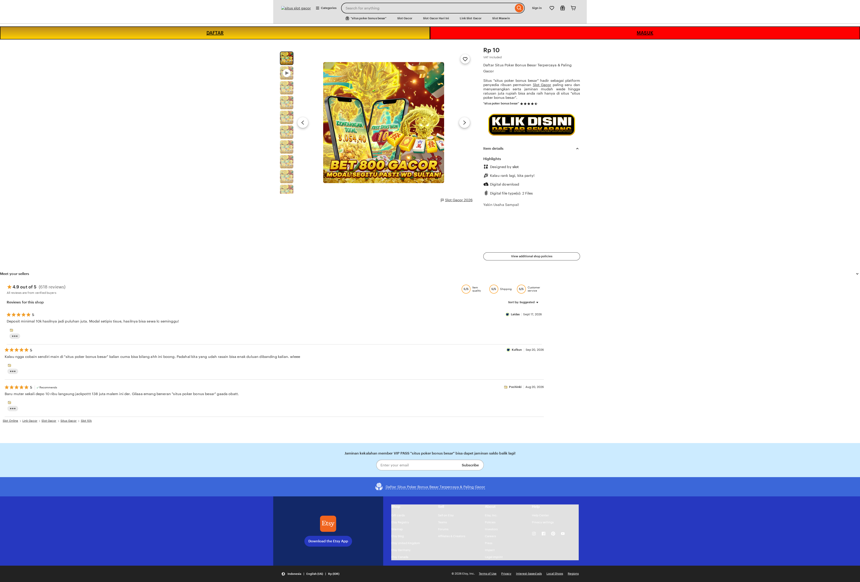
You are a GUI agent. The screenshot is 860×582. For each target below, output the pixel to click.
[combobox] (427, 8)
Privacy (506, 573)
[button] (310, 574)
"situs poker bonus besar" (501, 103)
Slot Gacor (404, 18)
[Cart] (573, 8)
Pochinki (515, 387)
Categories (328, 8)
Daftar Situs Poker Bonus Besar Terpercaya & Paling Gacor (527, 68)
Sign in (537, 8)
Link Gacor (29, 420)
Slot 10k (86, 420)
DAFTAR (215, 32)
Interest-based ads (529, 573)
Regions (573, 573)
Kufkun (517, 349)
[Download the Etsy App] (328, 524)
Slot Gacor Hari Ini (436, 18)
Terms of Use (488, 573)
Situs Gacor (68, 420)
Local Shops (554, 573)
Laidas (515, 314)
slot (515, 167)
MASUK (645, 32)
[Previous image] (302, 122)
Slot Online (10, 420)
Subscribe (470, 465)
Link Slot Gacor (471, 18)
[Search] (519, 8)
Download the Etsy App (328, 541)
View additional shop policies (531, 256)
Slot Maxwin (501, 18)
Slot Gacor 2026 (459, 200)
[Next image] (464, 122)
